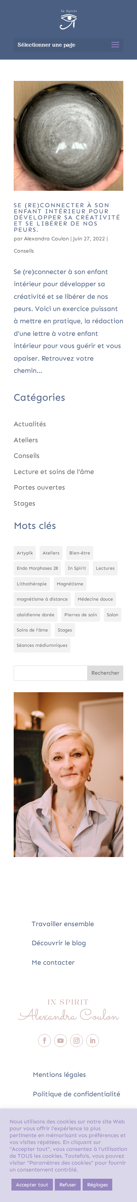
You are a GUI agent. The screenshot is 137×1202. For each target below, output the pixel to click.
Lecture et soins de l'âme (54, 471)
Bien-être (79, 553)
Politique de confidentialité (76, 1094)
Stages (24, 503)
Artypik (25, 553)
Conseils (24, 251)
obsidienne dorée (35, 614)
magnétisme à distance (42, 599)
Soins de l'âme (32, 630)
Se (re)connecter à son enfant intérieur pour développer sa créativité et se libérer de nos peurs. (67, 217)
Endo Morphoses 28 (37, 568)
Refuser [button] (67, 1184)
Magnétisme (70, 583)
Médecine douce (95, 599)
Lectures (105, 568)
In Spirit (77, 568)
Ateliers (26, 440)
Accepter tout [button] (32, 1184)
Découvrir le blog (59, 943)
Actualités (30, 424)
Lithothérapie (32, 583)
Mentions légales (59, 1074)
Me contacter (53, 962)
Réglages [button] (97, 1184)
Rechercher (105, 673)
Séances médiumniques (42, 645)
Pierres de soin (80, 614)
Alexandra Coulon (46, 238)
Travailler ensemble (63, 924)
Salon (112, 614)
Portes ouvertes (39, 487)
